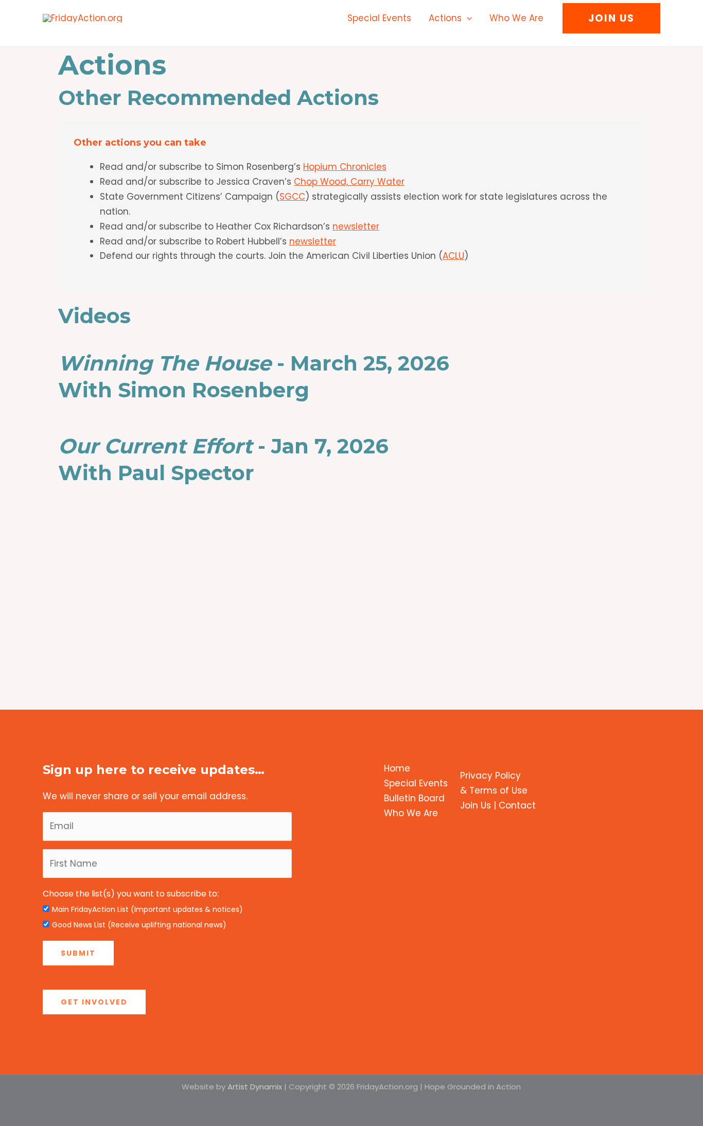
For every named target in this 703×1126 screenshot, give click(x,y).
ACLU (453, 256)
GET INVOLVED (94, 1002)
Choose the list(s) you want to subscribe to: (131, 894)
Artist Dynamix (254, 1086)
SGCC (292, 196)
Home (397, 768)
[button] (467, 18)
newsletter (355, 226)
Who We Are (516, 18)
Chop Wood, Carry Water (349, 181)
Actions (445, 18)
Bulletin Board (414, 798)
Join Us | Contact (498, 805)
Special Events (379, 18)
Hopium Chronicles (344, 167)
